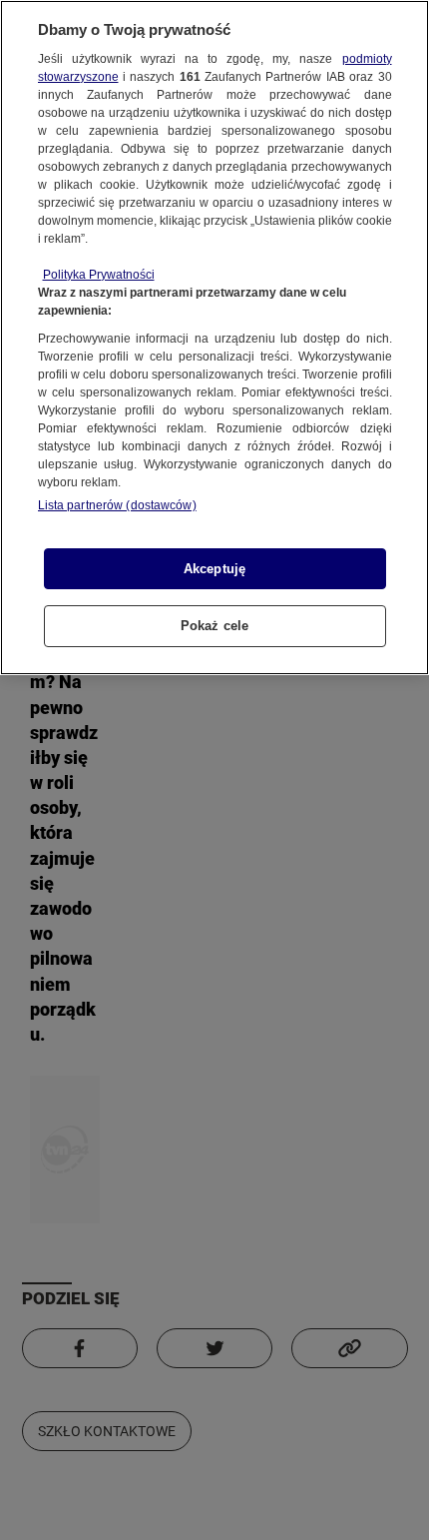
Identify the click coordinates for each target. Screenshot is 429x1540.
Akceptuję (214, 568)
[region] (214, 337)
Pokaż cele (214, 625)
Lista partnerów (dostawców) (117, 505)
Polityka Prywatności (99, 275)
